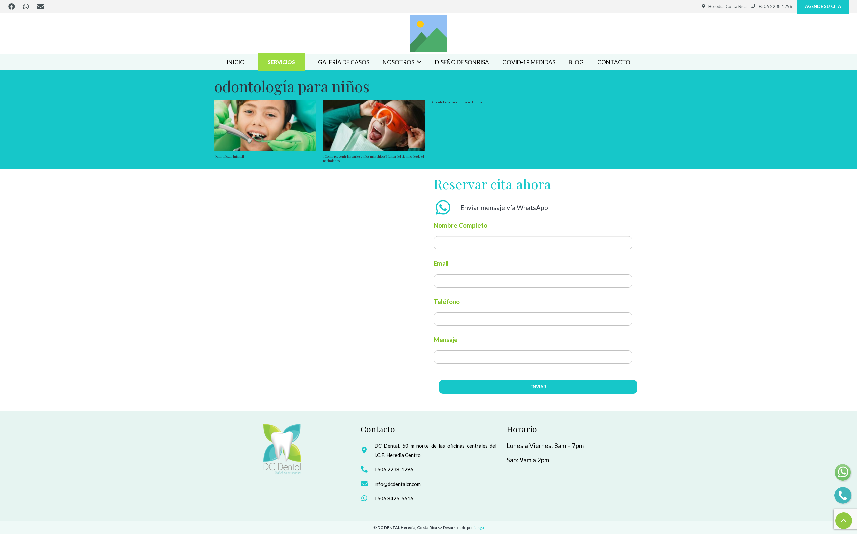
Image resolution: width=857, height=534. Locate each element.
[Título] (428, 33)
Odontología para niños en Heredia (457, 102)
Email (441, 263)
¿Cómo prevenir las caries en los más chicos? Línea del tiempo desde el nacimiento (373, 158)
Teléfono (447, 301)
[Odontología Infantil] (265, 125)
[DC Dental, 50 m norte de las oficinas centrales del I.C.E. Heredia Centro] (367, 450)
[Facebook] (11, 6)
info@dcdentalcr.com (397, 484)
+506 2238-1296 (393, 469)
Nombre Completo (460, 225)
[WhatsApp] (26, 6)
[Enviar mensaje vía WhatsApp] (447, 207)
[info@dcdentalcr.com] (367, 483)
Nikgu (479, 527)
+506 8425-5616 (393, 498)
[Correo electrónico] (40, 6)
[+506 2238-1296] (367, 469)
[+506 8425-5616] (367, 498)
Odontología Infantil (229, 156)
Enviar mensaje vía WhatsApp (504, 207)
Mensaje (446, 339)
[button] (419, 62)
